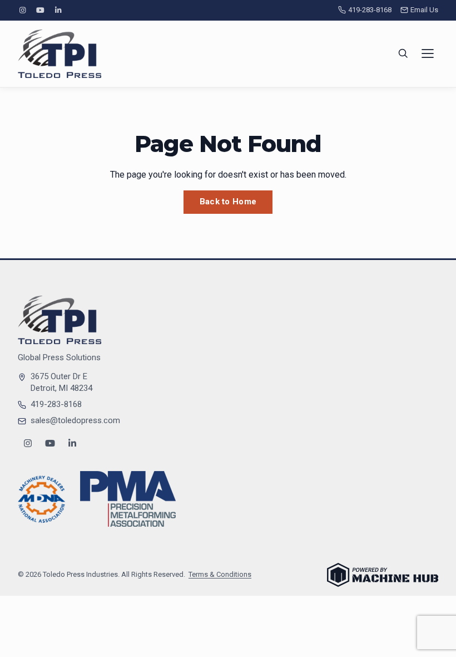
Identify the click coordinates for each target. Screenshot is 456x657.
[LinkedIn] (58, 10)
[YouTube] (40, 10)
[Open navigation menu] (427, 53)
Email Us (424, 10)
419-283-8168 (369, 10)
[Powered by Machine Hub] (382, 575)
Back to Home (228, 202)
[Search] (403, 53)
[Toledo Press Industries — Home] (59, 54)
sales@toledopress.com (75, 420)
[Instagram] (22, 10)
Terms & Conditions (220, 574)
